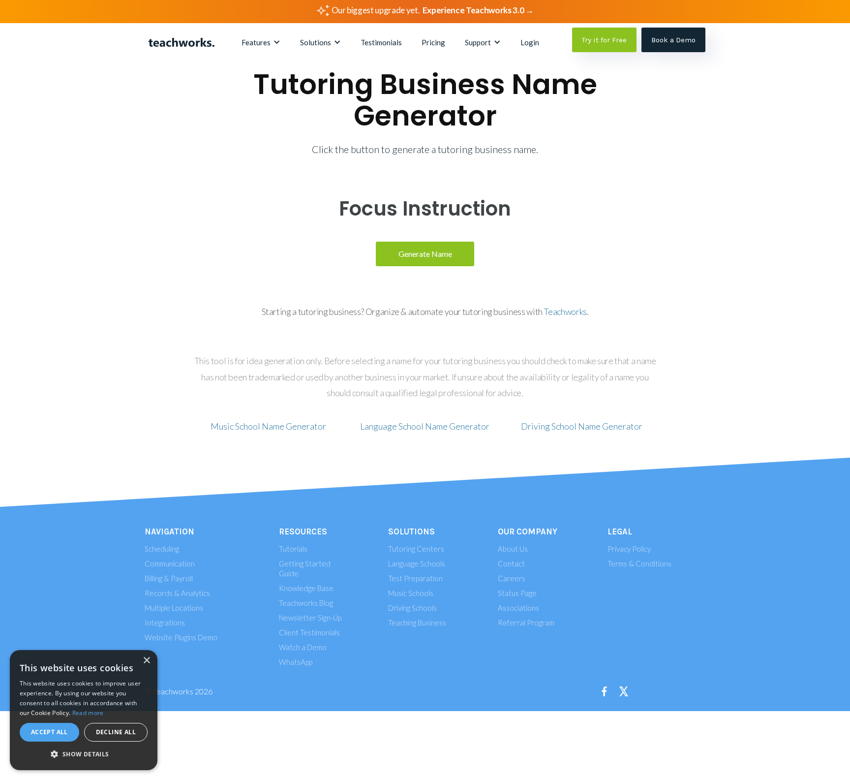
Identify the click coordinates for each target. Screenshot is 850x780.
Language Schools (416, 563)
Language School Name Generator (424, 426)
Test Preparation (415, 578)
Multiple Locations (174, 607)
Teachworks (565, 311)
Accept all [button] (49, 732)
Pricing (433, 42)
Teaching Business (417, 622)
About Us (513, 548)
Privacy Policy (629, 548)
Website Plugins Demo (181, 637)
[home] (181, 42)
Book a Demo (673, 39)
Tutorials (293, 548)
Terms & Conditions (639, 563)
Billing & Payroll (169, 578)
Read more (88, 713)
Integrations (165, 622)
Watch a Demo (303, 647)
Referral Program (526, 622)
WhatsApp (295, 661)
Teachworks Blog (306, 602)
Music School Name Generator (268, 426)
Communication (170, 563)
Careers (511, 578)
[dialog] (83, 710)
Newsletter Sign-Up (310, 617)
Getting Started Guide (305, 568)
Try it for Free (604, 39)
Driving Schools (412, 607)
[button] (261, 42)
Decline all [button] (116, 732)
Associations (518, 607)
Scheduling (162, 548)
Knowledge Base (306, 588)
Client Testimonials (309, 632)
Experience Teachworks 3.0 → (478, 10)
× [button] (146, 660)
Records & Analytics (177, 593)
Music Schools (410, 593)
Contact (511, 563)
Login (529, 42)
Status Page (517, 593)
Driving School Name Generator (581, 426)
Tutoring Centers (416, 548)
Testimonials (381, 42)
